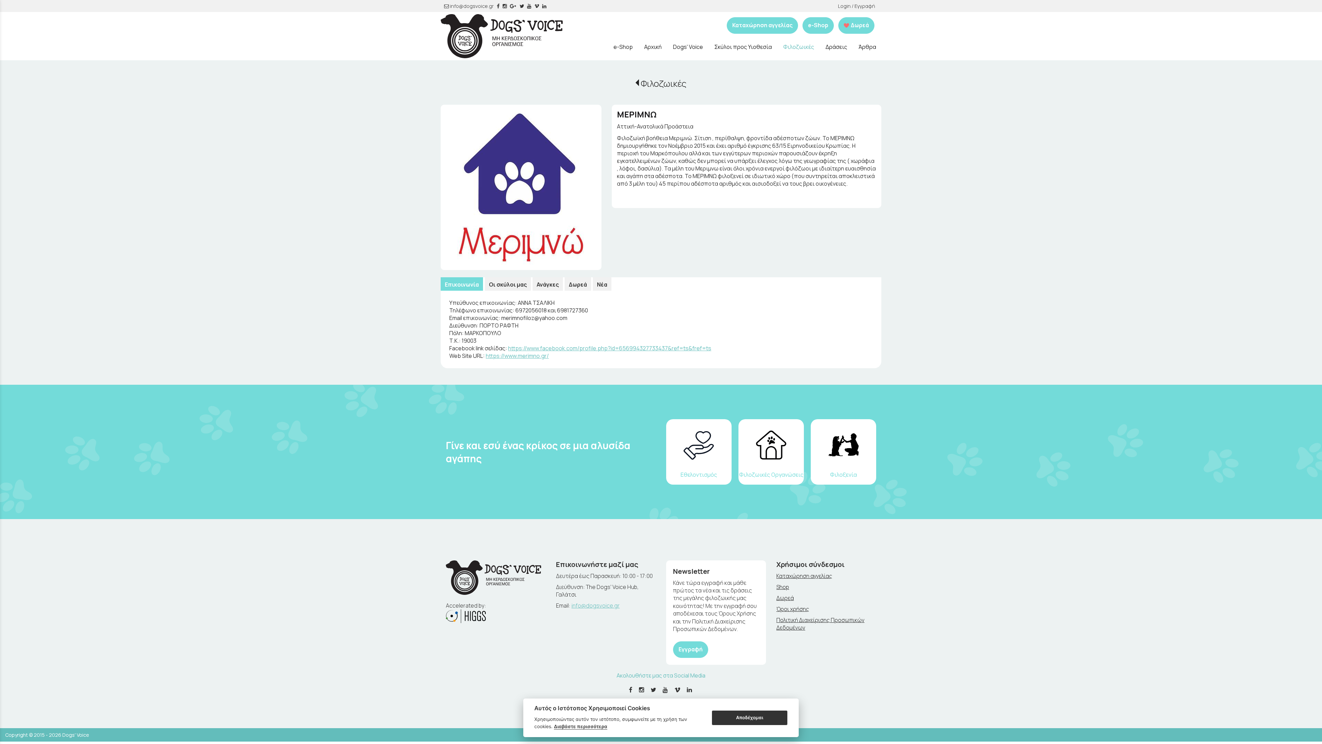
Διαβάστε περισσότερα (580, 726)
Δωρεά (578, 284)
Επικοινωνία (462, 284)
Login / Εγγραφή (856, 6)
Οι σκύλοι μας (508, 284)
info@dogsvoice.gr (471, 6)
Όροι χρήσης (792, 609)
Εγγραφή (691, 649)
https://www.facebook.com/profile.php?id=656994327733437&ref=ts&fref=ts (609, 348)
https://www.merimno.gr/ (517, 356)
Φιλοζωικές (663, 84)
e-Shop (818, 25)
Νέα (602, 284)
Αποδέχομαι (749, 717)
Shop (782, 587)
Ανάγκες (548, 284)
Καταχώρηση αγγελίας (762, 25)
